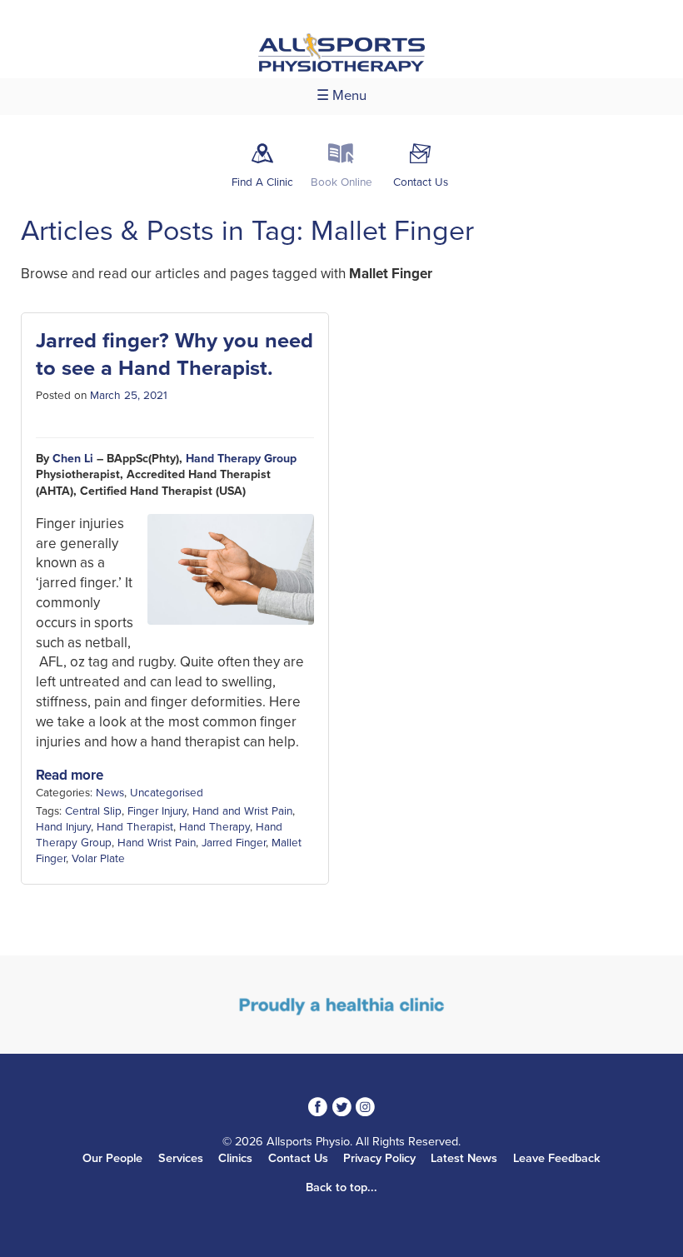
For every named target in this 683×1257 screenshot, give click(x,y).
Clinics (235, 1158)
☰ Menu (341, 95)
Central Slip (93, 811)
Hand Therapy (214, 827)
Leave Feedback (557, 1158)
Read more (69, 775)
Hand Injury (63, 827)
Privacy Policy (379, 1158)
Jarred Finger (234, 843)
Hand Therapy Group (241, 458)
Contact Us (298, 1158)
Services (180, 1158)
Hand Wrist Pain (156, 843)
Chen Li (72, 458)
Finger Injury (157, 811)
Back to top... (341, 1187)
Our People (112, 1158)
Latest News (464, 1158)
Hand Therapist (135, 827)
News (110, 793)
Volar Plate (98, 858)
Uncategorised (166, 793)
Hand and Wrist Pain (242, 811)
